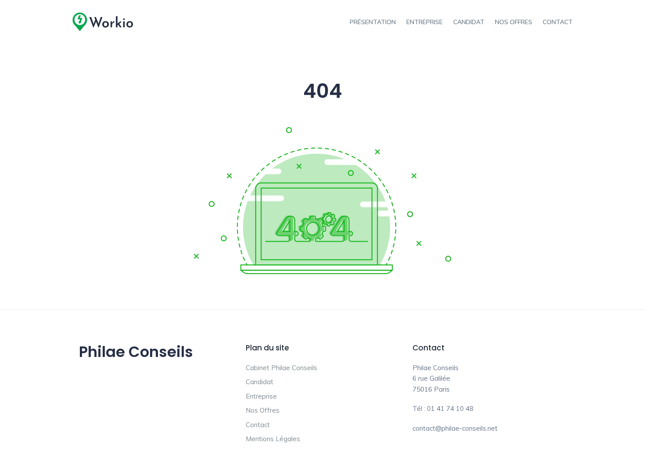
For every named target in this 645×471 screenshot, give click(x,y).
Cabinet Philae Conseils (281, 368)
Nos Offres (513, 22)
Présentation (373, 22)
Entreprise (424, 22)
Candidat (468, 22)
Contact (558, 22)
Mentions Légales (273, 439)
